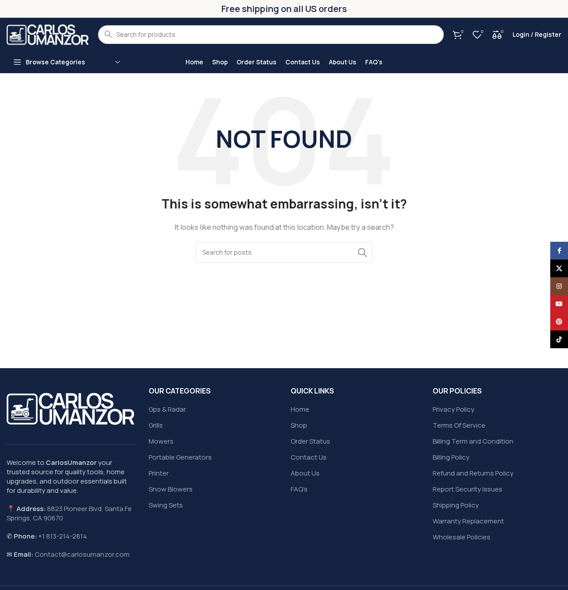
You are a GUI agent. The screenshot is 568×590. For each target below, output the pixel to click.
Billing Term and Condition (473, 441)
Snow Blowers (171, 489)
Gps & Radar (167, 409)
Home (300, 409)
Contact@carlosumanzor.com (82, 554)
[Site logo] (48, 34)
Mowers (161, 441)
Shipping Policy (456, 505)
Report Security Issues (467, 489)
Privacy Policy (453, 409)
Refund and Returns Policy (473, 473)
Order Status (310, 441)
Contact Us (309, 457)
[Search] (362, 252)
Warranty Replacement (468, 521)
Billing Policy (451, 457)
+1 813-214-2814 (62, 536)
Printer (159, 473)
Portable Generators (180, 457)
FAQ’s (299, 489)
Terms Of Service (459, 425)
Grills (156, 425)
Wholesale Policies (461, 537)
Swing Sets (166, 505)
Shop (299, 425)
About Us (305, 473)
